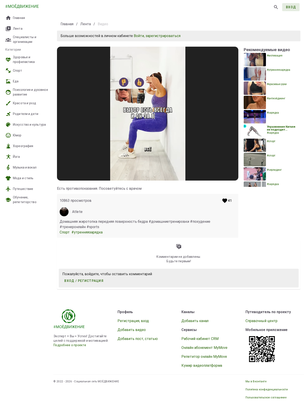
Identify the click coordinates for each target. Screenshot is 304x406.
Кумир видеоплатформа (201, 365)
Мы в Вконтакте (256, 381)
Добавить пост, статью (138, 339)
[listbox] (26, 103)
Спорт (65, 232)
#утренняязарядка (87, 232)
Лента (85, 24)
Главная (67, 24)
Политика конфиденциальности (266, 389)
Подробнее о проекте (69, 345)
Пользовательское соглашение (266, 397)
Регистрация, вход (133, 321)
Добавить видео (132, 330)
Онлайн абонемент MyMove (204, 348)
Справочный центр (261, 321)
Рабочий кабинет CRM (200, 339)
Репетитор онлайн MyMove (204, 356)
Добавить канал (195, 321)
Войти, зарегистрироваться (157, 36)
